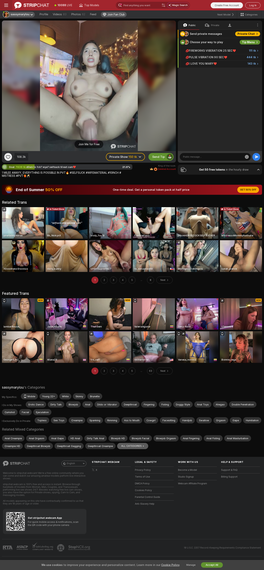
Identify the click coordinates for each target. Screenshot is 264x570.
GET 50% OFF (248, 189)
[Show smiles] (246, 157)
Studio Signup (186, 476)
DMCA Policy (142, 483)
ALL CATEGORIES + (132, 445)
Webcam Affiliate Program (192, 483)
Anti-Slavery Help (144, 503)
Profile (43, 14)
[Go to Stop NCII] (79, 547)
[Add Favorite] (8, 157)
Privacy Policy (143, 470)
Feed (93, 14)
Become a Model (187, 470)
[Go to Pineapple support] (61, 547)
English (71, 463)
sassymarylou (13, 387)
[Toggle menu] (6, 5)
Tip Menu (248, 42)
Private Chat (246, 33)
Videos (59, 14)
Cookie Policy (170, 565)
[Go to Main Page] (31, 5)
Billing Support (229, 476)
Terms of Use (142, 476)
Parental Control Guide (147, 497)
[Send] (256, 157)
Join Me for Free (89, 144)
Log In (252, 5)
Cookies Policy (143, 490)
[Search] (163, 5)
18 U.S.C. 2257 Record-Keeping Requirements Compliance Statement (222, 547)
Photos (78, 14)
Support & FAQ (229, 470)
